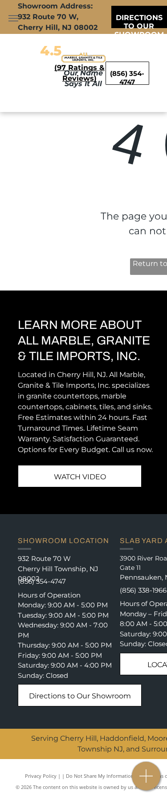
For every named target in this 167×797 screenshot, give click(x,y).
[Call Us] (146, 780)
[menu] (13, 18)
